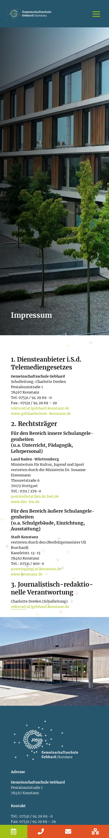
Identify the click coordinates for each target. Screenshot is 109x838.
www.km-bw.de (25, 501)
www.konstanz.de (27, 574)
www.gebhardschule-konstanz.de (41, 413)
